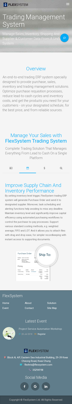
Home (6, 303)
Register (42, 334)
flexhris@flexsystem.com (38, 364)
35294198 (37, 369)
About (28, 303)
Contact (29, 308)
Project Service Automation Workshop (40, 328)
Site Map (52, 308)
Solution (51, 303)
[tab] (11, 168)
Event (6, 308)
